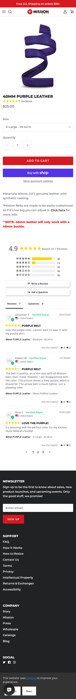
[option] (38, 54)
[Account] (64, 12)
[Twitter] (4, 662)
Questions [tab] (33, 303)
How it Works (12, 547)
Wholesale (10, 629)
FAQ (6, 541)
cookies (31, 678)
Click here (58, 210)
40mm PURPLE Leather (18, 339)
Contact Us (11, 559)
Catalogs (9, 635)
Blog (6, 641)
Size (6, 119)
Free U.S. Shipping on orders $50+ (38, 3)
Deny (29, 691)
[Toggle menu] (4, 12)
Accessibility (12, 589)
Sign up (13, 519)
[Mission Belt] (38, 11)
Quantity (9, 137)
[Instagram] (14, 662)
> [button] (50, 452)
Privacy (8, 571)
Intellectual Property (18, 577)
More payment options (38, 181)
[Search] (12, 12)
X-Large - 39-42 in (18, 127)
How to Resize (13, 553)
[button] (63, 347)
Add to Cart (38, 160)
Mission (8, 617)
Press (7, 623)
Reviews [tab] (11, 303)
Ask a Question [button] (39, 292)
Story (6, 611)
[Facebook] (9, 662)
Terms (7, 565)
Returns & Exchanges (18, 583)
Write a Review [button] (39, 283)
